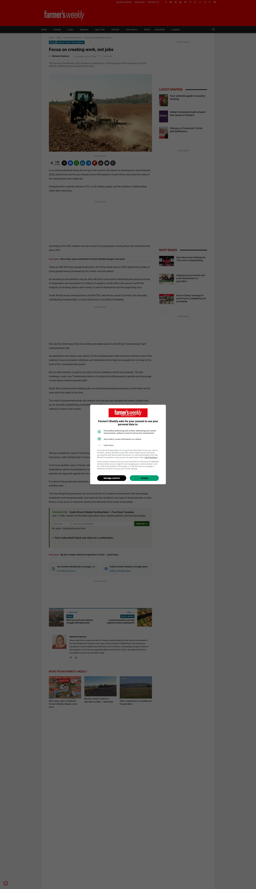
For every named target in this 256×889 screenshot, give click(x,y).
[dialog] (128, 444)
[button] (128, 445)
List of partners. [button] (151, 457)
